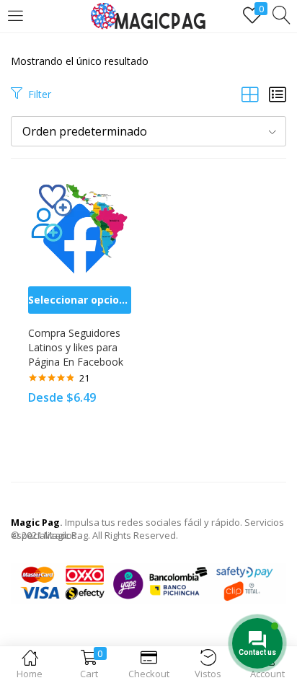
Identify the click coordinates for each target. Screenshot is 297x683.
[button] (148, 131)
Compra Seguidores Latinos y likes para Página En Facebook (75, 347)
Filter (39, 94)
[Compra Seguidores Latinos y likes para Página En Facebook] (79, 226)
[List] (277, 94)
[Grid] (250, 94)
